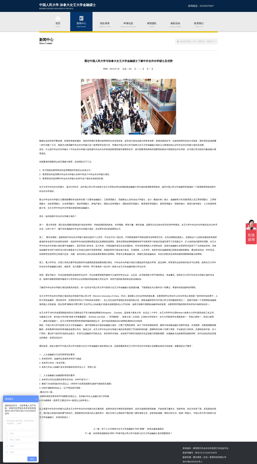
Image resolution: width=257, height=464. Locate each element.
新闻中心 (81, 24)
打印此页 (139, 69)
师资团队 (152, 24)
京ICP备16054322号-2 (192, 462)
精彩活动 (175, 24)
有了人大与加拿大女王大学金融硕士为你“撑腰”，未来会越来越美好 (133, 429)
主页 (194, 41)
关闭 (150, 69)
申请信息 (128, 24)
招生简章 (105, 24)
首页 (57, 24)
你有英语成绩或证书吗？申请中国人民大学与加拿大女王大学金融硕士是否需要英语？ (132, 433)
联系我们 (199, 24)
